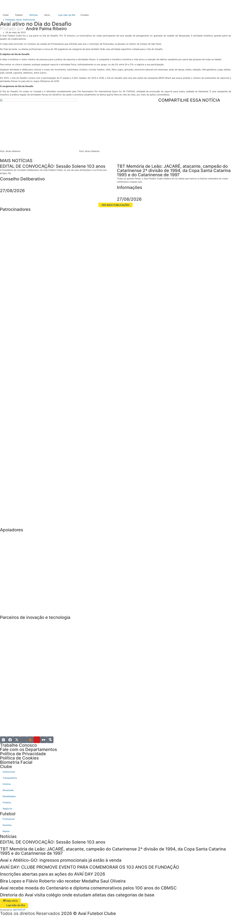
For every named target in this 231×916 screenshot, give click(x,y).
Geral (19, 19)
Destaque (10, 19)
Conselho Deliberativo (22, 178)
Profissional (8, 819)
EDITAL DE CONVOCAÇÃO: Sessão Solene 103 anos (52, 842)
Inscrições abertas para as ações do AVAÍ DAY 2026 (52, 874)
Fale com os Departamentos (28, 749)
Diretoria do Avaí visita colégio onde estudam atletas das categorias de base (77, 894)
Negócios (7, 808)
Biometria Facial (16, 762)
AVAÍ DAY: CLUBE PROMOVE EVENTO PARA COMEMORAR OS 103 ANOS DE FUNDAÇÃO (90, 867)
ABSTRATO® (19, 909)
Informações (129, 187)
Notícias (33, 15)
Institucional (29, 19)
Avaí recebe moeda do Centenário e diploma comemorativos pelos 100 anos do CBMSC (88, 888)
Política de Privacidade (23, 753)
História (7, 784)
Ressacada (8, 790)
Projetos (7, 802)
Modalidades (9, 796)
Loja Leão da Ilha (66, 15)
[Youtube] (36, 739)
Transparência (10, 778)
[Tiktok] (23, 739)
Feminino (7, 825)
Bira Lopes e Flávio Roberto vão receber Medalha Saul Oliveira (63, 881)
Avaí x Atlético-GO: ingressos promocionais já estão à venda (60, 860)
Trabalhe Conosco (18, 745)
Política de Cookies (19, 758)
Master (6, 831)
